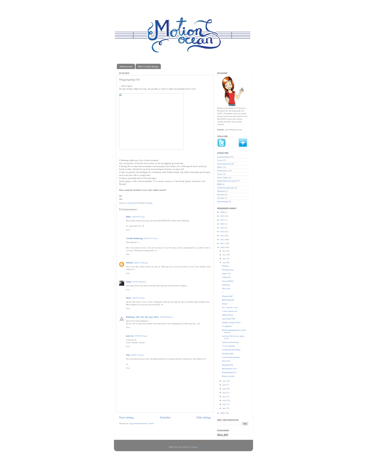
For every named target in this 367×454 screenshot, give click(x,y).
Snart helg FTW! (229, 318)
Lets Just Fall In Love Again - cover (233, 337)
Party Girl (226, 361)
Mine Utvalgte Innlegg (148, 66)
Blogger (194, 447)
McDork (129, 262)
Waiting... (226, 266)
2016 (222, 224)
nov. (224, 254)
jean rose (130, 335)
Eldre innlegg (204, 417)
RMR (219, 184)
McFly (219, 167)
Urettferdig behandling (231, 349)
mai (224, 392)
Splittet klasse (227, 315)
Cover (219, 160)
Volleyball (226, 277)
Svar (128, 229)
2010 (222, 247)
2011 (222, 243)
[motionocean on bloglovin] (243, 146)
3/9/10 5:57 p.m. (138, 298)
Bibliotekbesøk (228, 299)
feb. (224, 404)
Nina (128, 354)
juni (224, 388)
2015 (222, 227)
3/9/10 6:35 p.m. (141, 336)
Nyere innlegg (126, 417)
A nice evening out (229, 311)
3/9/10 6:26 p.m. (166, 317)
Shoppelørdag (227, 364)
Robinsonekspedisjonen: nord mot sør (234, 331)
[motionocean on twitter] (221, 146)
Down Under (222, 177)
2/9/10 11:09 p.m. (141, 262)
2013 (222, 235)
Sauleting (226, 284)
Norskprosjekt (227, 353)
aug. (224, 381)
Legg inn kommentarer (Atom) (141, 423)
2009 (222, 413)
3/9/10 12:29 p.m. (139, 281)
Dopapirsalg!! (227, 296)
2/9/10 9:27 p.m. (138, 216)
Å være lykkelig (228, 346)
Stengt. (225, 303)
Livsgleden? (227, 326)
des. (224, 250)
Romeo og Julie (228, 376)
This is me (226, 288)
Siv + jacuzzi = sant (230, 307)
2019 (222, 216)
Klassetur (221, 194)
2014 (222, 231)
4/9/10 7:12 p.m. (137, 355)
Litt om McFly (228, 281)
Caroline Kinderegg (134, 238)
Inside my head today (230, 342)
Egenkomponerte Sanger (227, 180)
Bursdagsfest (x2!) (229, 368)
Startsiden (165, 417)
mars (225, 400)
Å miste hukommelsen (231, 357)
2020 (222, 212)
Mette (128, 297)
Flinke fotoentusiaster (225, 187)
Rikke (128, 216)
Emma (128, 281)
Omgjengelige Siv (229, 372)
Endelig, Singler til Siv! (231, 322)
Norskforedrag (228, 269)
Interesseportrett (223, 163)
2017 (222, 220)
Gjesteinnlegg (222, 201)
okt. (224, 258)
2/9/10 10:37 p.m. (151, 238)
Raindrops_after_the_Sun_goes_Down (142, 317)
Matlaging (221, 191)
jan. (224, 408)
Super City (226, 273)
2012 (222, 239)
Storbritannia (222, 170)
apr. (224, 396)
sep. (224, 262)
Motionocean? (126, 66)
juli (224, 384)
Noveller (220, 198)
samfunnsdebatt (223, 157)
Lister (219, 174)
